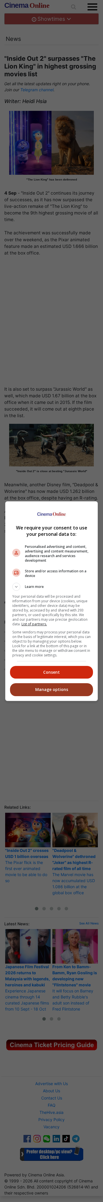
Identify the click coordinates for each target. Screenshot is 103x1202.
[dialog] (51, 601)
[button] (51, 587)
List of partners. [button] (34, 624)
